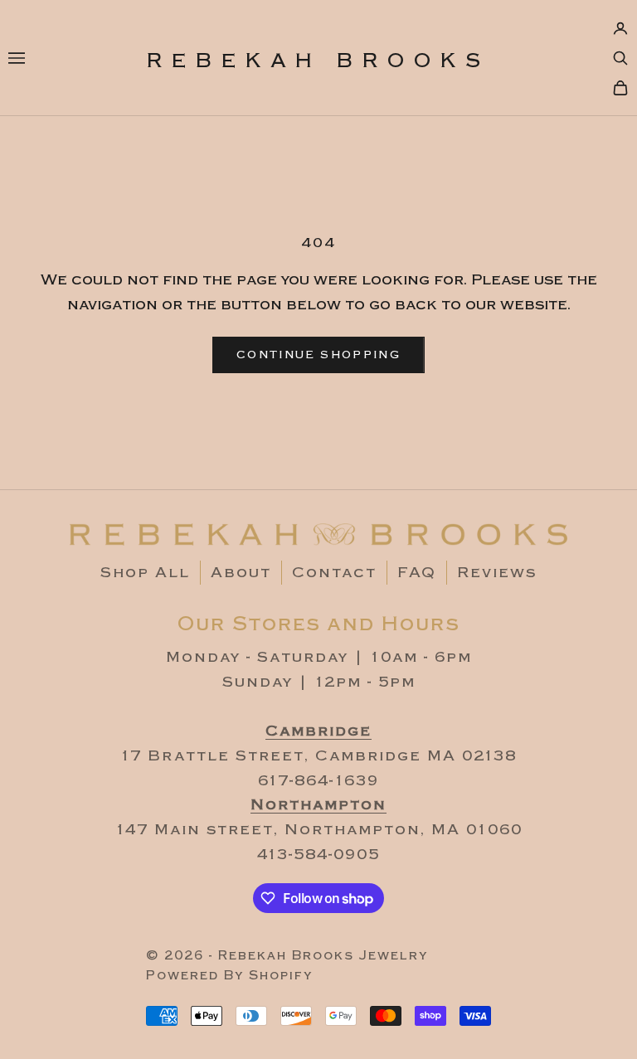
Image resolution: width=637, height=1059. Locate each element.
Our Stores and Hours (318, 624)
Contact (334, 572)
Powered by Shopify (229, 976)
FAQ (416, 572)
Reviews (497, 572)
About (241, 572)
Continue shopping (318, 355)
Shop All (145, 572)
